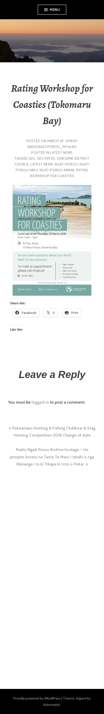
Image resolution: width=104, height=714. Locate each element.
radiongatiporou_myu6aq (52, 147)
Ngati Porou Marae (57, 170)
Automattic (51, 704)
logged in (40, 402)
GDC (32, 158)
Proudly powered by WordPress (37, 698)
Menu (55, 9)
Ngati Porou (66, 164)
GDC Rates (46, 158)
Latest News (61, 153)
